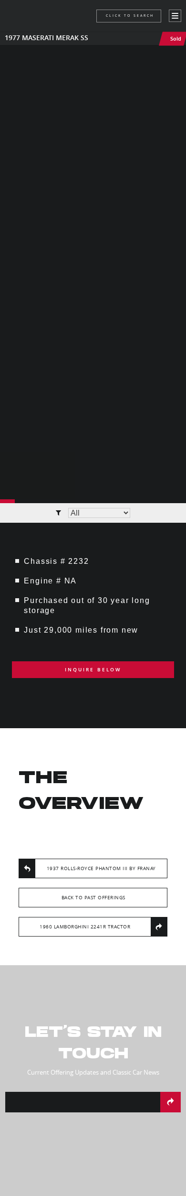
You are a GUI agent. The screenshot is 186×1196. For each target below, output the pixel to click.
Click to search (130, 15)
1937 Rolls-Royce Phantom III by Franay (101, 868)
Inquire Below (93, 670)
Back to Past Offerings (93, 897)
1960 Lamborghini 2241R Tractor (85, 927)
